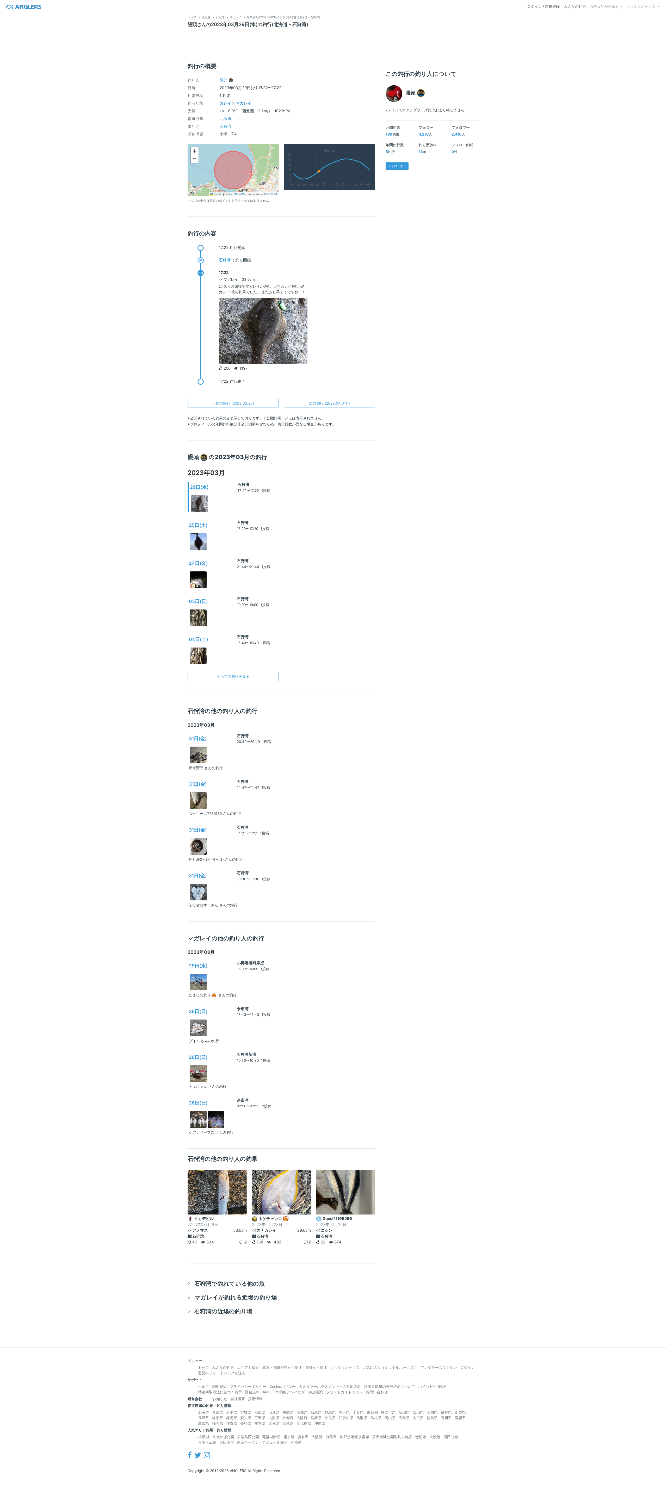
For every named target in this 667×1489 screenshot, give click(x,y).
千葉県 (358, 1412)
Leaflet (217, 194)
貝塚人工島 (207, 1442)
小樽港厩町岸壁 (250, 962)
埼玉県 (344, 1412)
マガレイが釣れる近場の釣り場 (235, 1297)
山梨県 (460, 1412)
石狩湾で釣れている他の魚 (229, 1283)
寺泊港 (420, 1437)
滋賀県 (273, 1417)
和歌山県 (346, 1417)
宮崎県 (287, 1423)
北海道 (225, 118)
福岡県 (217, 1423)
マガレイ (243, 103)
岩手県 (231, 1412)
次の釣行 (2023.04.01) (329, 403)
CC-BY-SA (270, 194)
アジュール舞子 (275, 1442)
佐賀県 (231, 1423)
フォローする (397, 166)
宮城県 (245, 1412)
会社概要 (237, 1398)
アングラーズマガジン (439, 1367)
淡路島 (331, 1437)
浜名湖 (303, 1437)
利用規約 (219, 1386)
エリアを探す (248, 1367)
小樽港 (296, 1442)
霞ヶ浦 (288, 1437)
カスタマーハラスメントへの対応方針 (330, 1386)
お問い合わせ (377, 1392)
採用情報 (255, 1398)
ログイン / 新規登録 (543, 6)
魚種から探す (316, 1367)
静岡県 (231, 1417)
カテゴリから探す (604, 6)
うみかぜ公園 (223, 1437)
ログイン (467, 1367)
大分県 (273, 1423)
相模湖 (203, 1437)
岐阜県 (217, 1417)
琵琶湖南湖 (271, 1437)
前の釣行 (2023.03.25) (233, 403)
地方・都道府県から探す (282, 1367)
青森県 (217, 1412)
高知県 (203, 1423)
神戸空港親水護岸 (354, 1437)
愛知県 (245, 1417)
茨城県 (302, 1412)
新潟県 (404, 1412)
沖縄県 (319, 1423)
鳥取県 (361, 1417)
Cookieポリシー (282, 1386)
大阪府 (302, 1417)
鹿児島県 (304, 1423)
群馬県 (330, 1412)
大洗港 (434, 1437)
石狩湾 (225, 126)
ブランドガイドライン (344, 1392)
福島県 (287, 1412)
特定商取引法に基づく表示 (220, 1392)
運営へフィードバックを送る (221, 1373)
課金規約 (252, 1392)
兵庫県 (316, 1417)
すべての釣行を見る (233, 676)
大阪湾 (317, 1437)
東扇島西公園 (248, 1437)
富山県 (418, 1412)
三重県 (259, 1417)
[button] (195, 151)
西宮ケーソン (248, 1442)
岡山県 (390, 1417)
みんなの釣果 (575, 6)
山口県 (418, 1417)
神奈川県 (388, 1412)
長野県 (203, 1417)
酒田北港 (450, 1437)
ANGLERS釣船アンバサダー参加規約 (293, 1392)
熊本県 (259, 1423)
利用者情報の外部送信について (389, 1386)
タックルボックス (641, 6)
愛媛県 (460, 1417)
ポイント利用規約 (432, 1386)
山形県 (273, 1412)
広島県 (404, 1417)
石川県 (432, 1412)
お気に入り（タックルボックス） (390, 1367)
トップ (203, 1367)
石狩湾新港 (246, 1054)
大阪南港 (226, 1442)
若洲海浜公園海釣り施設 (392, 1437)
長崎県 (245, 1423)
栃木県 (316, 1412)
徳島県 (432, 1417)
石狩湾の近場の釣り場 (223, 1311)
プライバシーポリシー (248, 1386)
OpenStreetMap (237, 194)
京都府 (287, 1417)
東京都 (372, 1412)
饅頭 (223, 80)
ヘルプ (203, 1386)
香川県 (446, 1417)
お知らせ (220, 1398)
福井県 (446, 1412)
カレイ (225, 103)
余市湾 (243, 1008)
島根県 (375, 1417)
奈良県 (330, 1417)
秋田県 (259, 1412)
